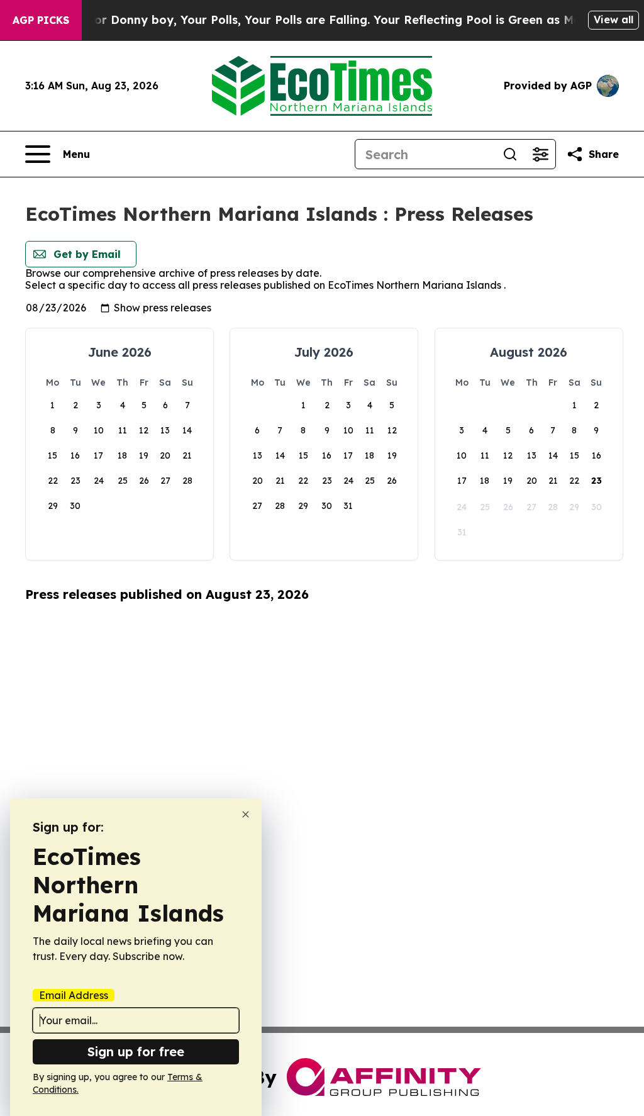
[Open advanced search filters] (540, 154)
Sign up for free (135, 1051)
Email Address (73, 995)
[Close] (246, 814)
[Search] (510, 154)
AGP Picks (41, 20)
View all (613, 19)
